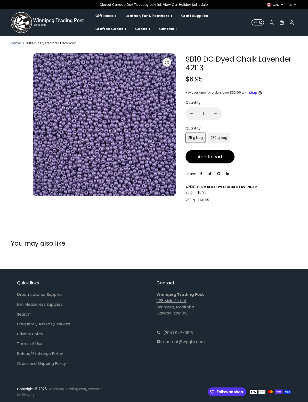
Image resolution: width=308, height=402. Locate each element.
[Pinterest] (219, 174)
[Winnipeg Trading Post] (47, 22)
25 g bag (195, 137)
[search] (272, 22)
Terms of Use (29, 343)
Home (16, 43)
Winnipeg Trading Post (67, 388)
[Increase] (216, 113)
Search (24, 314)
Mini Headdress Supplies (39, 304)
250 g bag (219, 137)
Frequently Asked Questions (43, 324)
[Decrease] (192, 113)
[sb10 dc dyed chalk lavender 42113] (167, 62)
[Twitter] (210, 174)
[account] (291, 22)
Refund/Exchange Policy (40, 353)
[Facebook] (201, 174)
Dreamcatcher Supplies (40, 294)
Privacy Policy (30, 334)
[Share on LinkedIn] (227, 174)
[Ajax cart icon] (281, 22)
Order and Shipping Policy (41, 363)
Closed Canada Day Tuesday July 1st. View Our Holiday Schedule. (154, 4)
